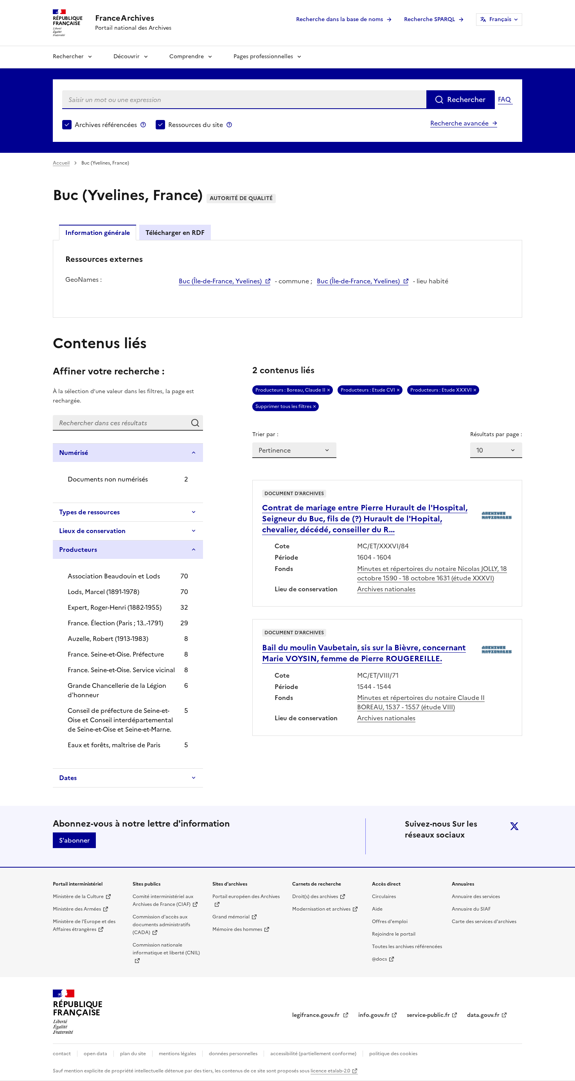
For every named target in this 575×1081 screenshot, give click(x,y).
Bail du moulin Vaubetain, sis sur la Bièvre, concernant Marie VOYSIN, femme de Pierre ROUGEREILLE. (364, 653)
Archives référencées (106, 124)
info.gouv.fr (374, 1015)
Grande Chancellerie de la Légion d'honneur (117, 690)
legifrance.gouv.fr (316, 1015)
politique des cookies (393, 1053)
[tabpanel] (287, 278)
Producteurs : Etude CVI (368, 390)
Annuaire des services (476, 896)
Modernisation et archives (321, 909)
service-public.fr (428, 1015)
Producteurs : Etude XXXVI (441, 390)
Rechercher (68, 56)
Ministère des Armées (77, 909)
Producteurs (78, 549)
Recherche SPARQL (429, 19)
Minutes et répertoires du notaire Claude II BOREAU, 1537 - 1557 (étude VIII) (421, 702)
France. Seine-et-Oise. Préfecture (116, 654)
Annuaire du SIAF (471, 909)
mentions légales (177, 1053)
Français (500, 19)
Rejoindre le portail (393, 934)
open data (95, 1053)
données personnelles (233, 1053)
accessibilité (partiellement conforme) (313, 1053)
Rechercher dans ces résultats (195, 423)
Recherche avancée (459, 123)
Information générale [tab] (97, 232)
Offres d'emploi (390, 921)
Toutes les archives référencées (407, 946)
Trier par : (265, 434)
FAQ (504, 99)
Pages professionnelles (263, 56)
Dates (68, 777)
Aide (377, 909)
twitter (514, 826)
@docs (379, 959)
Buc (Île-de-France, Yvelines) (220, 281)
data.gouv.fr (483, 1015)
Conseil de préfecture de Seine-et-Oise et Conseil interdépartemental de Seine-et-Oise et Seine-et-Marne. (120, 720)
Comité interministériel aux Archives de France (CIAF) (163, 900)
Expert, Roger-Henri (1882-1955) (115, 607)
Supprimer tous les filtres (283, 406)
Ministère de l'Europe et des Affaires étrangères (84, 925)
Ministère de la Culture (78, 896)
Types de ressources (89, 512)
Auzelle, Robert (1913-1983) (108, 638)
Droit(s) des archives (315, 896)
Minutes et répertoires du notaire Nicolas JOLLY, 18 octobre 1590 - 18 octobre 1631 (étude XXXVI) (432, 573)
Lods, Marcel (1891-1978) (103, 591)
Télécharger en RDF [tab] (175, 232)
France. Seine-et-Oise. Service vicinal (121, 670)
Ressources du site (195, 124)
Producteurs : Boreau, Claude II (290, 390)
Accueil (61, 162)
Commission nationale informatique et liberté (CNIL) (166, 948)
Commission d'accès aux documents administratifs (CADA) (161, 924)
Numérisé (73, 452)
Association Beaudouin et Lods (114, 576)
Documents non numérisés (108, 479)
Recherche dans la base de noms (339, 19)
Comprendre (186, 56)
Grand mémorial (231, 916)
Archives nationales (386, 589)
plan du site (133, 1053)
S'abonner (74, 840)
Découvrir (126, 56)
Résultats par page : (496, 434)
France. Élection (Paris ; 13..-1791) (115, 623)
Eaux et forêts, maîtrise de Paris (114, 745)
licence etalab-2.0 (330, 1070)
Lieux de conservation (92, 530)
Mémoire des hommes (237, 929)
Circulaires (384, 896)
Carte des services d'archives (484, 921)
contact (62, 1053)
